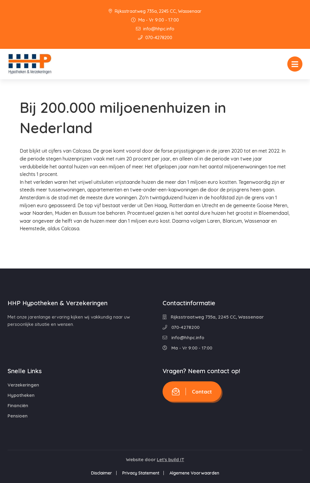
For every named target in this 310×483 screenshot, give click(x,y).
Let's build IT (170, 459)
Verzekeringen (23, 385)
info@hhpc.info (158, 29)
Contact (202, 391)
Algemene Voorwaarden (194, 473)
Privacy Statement (140, 473)
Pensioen (18, 416)
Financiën (18, 405)
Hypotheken (21, 395)
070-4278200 (158, 37)
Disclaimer (101, 473)
